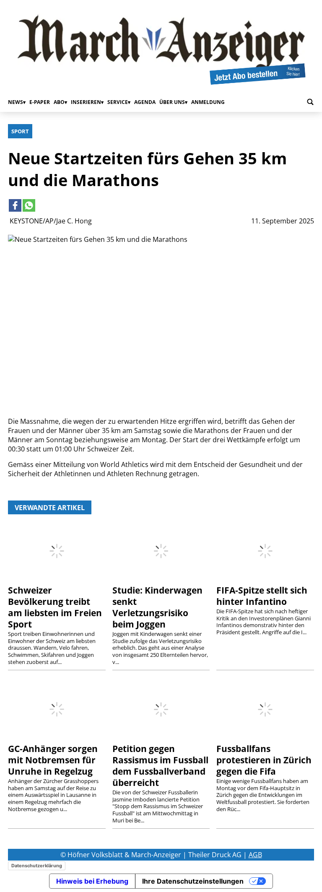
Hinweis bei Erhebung (92, 881)
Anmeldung (208, 102)
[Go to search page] (310, 102)
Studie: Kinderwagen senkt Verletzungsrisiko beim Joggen (157, 607)
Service (117, 102)
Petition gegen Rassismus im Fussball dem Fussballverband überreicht (160, 765)
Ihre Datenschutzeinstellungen (193, 881)
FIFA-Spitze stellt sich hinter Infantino (261, 595)
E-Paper (39, 102)
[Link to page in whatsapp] (29, 205)
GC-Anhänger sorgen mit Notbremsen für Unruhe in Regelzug (53, 760)
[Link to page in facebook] (15, 205)
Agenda (145, 102)
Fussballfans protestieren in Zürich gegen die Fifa (264, 760)
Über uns (172, 102)
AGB (255, 854)
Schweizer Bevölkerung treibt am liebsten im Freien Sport (55, 607)
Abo (59, 102)
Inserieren (86, 102)
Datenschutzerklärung (36, 866)
